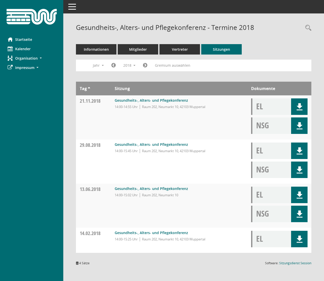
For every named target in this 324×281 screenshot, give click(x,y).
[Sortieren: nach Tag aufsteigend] (89, 88)
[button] (31, 58)
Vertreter (180, 49)
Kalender (23, 48)
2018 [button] (127, 65)
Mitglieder (138, 49)
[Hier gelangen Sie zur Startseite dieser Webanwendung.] (31, 17)
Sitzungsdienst (295, 263)
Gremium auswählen (172, 65)
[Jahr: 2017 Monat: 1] (113, 65)
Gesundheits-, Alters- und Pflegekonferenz (151, 100)
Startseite (23, 39)
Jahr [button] (97, 65)
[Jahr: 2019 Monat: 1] (145, 65)
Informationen (96, 49)
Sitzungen (221, 49)
